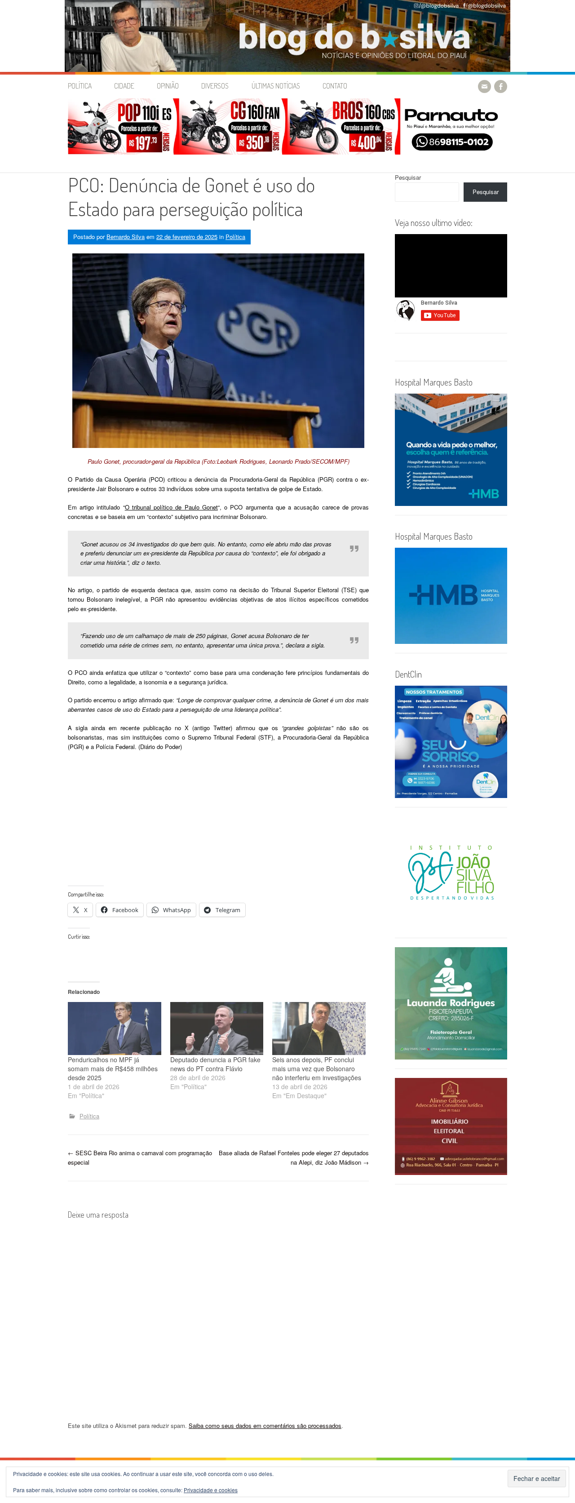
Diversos (215, 85)
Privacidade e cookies (211, 1490)
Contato (335, 85)
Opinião (168, 85)
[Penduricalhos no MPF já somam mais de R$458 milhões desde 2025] (114, 1028)
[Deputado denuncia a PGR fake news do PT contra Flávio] (217, 1028)
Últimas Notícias (276, 85)
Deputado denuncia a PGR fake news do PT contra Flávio (215, 1064)
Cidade (124, 85)
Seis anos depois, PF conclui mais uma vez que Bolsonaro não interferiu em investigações (316, 1068)
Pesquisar (408, 177)
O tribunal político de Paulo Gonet (171, 507)
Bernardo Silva (125, 236)
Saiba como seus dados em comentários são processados (265, 1425)
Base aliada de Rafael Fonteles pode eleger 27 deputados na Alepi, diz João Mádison (294, 1157)
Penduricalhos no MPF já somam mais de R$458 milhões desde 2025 (113, 1068)
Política (80, 85)
